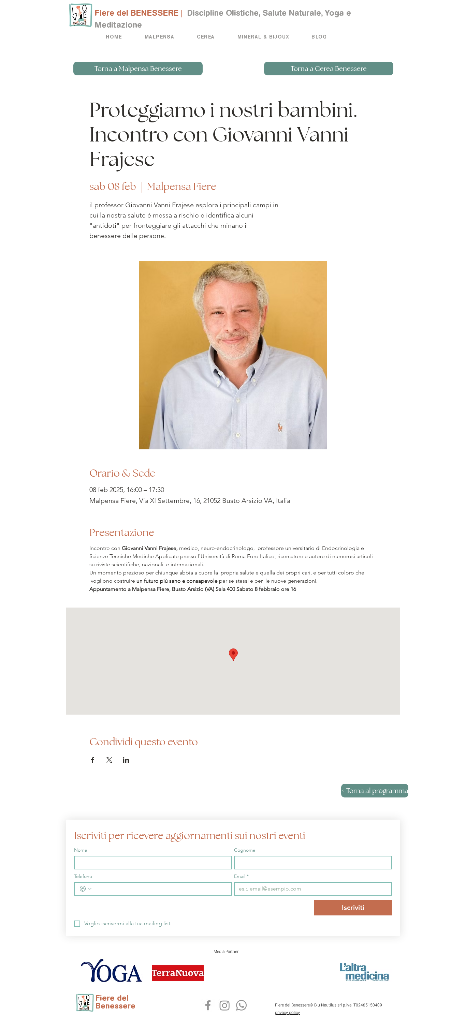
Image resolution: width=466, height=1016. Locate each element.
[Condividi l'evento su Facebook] (92, 760)
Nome (80, 850)
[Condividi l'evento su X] (109, 760)
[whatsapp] (208, 1005)
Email (241, 876)
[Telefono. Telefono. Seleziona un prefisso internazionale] (85, 889)
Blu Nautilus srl (328, 1005)
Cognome (245, 850)
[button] (159, 37)
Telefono (83, 876)
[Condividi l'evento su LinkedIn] (126, 760)
